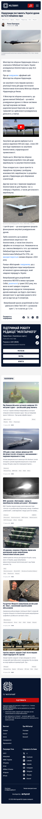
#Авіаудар (6, 666)
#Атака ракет (7, 517)
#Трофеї (29, 622)
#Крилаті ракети (33, 517)
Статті (5, 734)
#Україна (35, 19)
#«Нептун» (6, 515)
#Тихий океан (11, 573)
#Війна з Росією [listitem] (8, 769)
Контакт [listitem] (25, 734)
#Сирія (36, 669)
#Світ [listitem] (4, 766)
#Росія (33, 419)
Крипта (21, 361)
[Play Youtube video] (21, 127)
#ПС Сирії (27, 669)
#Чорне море (17, 421)
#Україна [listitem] (6, 763)
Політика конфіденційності (10, 789)
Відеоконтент (7, 743)
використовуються (10, 257)
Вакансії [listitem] (25, 737)
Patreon (21, 351)
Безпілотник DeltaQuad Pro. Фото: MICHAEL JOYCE (18, 224)
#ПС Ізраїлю (20, 669)
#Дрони (12, 19)
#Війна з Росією (5, 19)
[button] (37, 5)
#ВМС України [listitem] (7, 760)
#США (24, 470)
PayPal (21, 356)
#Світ (30, 19)
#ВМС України (25, 517)
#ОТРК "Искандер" (8, 520)
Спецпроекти (7, 740)
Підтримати (21, 700)
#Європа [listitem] (6, 772)
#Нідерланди (24, 19)
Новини (5, 730)
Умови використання (30, 788)
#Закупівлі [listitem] (6, 756)
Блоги (5, 737)
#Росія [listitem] (5, 776)
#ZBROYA (34, 515)
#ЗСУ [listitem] (4, 753)
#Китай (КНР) (17, 571)
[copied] (37, 337)
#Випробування (7, 620)
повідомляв (25, 264)
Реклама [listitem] (25, 730)
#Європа (18, 19)
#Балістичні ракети (15, 517)
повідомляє (13, 75)
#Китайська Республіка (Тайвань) (29, 571)
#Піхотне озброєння (8, 622)
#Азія (5, 568)
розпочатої (13, 283)
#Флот (10, 421)
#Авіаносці (6, 468)
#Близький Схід (7, 470)
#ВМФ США (14, 470)
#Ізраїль (14, 669)
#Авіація (34, 666)
